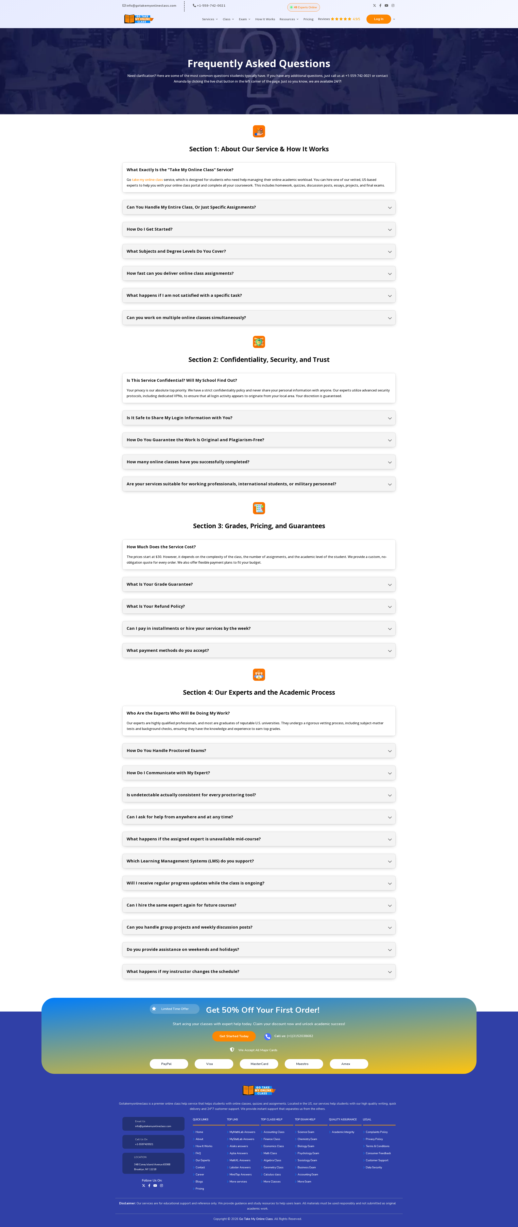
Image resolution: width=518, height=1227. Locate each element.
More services (238, 1182)
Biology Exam (306, 1146)
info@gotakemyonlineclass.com (153, 1126)
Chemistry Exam (307, 1139)
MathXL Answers (240, 1160)
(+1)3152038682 (293, 1036)
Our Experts (203, 1160)
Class (226, 19)
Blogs (199, 1182)
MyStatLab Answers (242, 1139)
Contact (200, 1167)
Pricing (309, 19)
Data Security (374, 1167)
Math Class (270, 1153)
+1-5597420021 (144, 1144)
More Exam (304, 1182)
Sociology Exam (307, 1160)
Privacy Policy (374, 1139)
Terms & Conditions (378, 1146)
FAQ (198, 1153)
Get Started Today (234, 1036)
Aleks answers (239, 1146)
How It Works (265, 19)
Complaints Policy (377, 1132)
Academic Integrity (343, 1132)
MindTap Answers (241, 1174)
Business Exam (307, 1167)
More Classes (272, 1182)
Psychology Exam (308, 1153)
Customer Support (377, 1160)
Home (199, 1132)
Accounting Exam (308, 1174)
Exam (243, 19)
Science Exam (306, 1132)
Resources (287, 19)
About (199, 1139)
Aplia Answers (239, 1153)
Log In (378, 19)
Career (200, 1174)
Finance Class (272, 1139)
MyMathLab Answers (242, 1132)
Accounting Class (274, 1132)
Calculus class (272, 1174)
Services (208, 19)
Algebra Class (272, 1160)
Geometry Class (273, 1167)
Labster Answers (240, 1167)
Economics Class (274, 1146)
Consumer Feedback (378, 1153)
